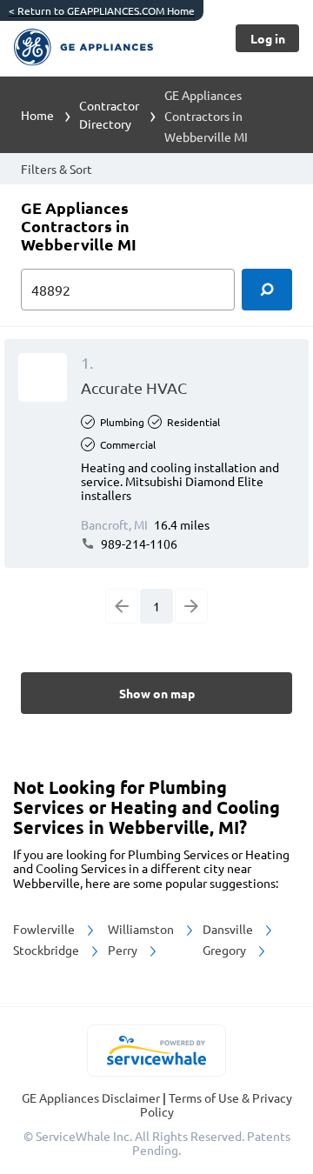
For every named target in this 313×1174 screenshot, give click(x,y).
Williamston (142, 929)
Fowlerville (45, 929)
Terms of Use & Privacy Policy (216, 1104)
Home (37, 115)
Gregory (226, 949)
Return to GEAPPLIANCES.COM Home (102, 10)
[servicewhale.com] (157, 1050)
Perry (124, 949)
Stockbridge (47, 949)
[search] (267, 289)
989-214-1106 (137, 543)
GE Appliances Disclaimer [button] (92, 1097)
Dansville (229, 929)
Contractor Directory (109, 114)
